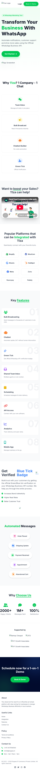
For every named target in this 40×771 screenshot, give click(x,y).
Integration (5, 719)
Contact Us (5, 725)
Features (4, 722)
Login (20, 4)
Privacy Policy (6, 737)
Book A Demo (31, 4)
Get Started (9, 54)
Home (3, 716)
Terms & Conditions (8, 735)
